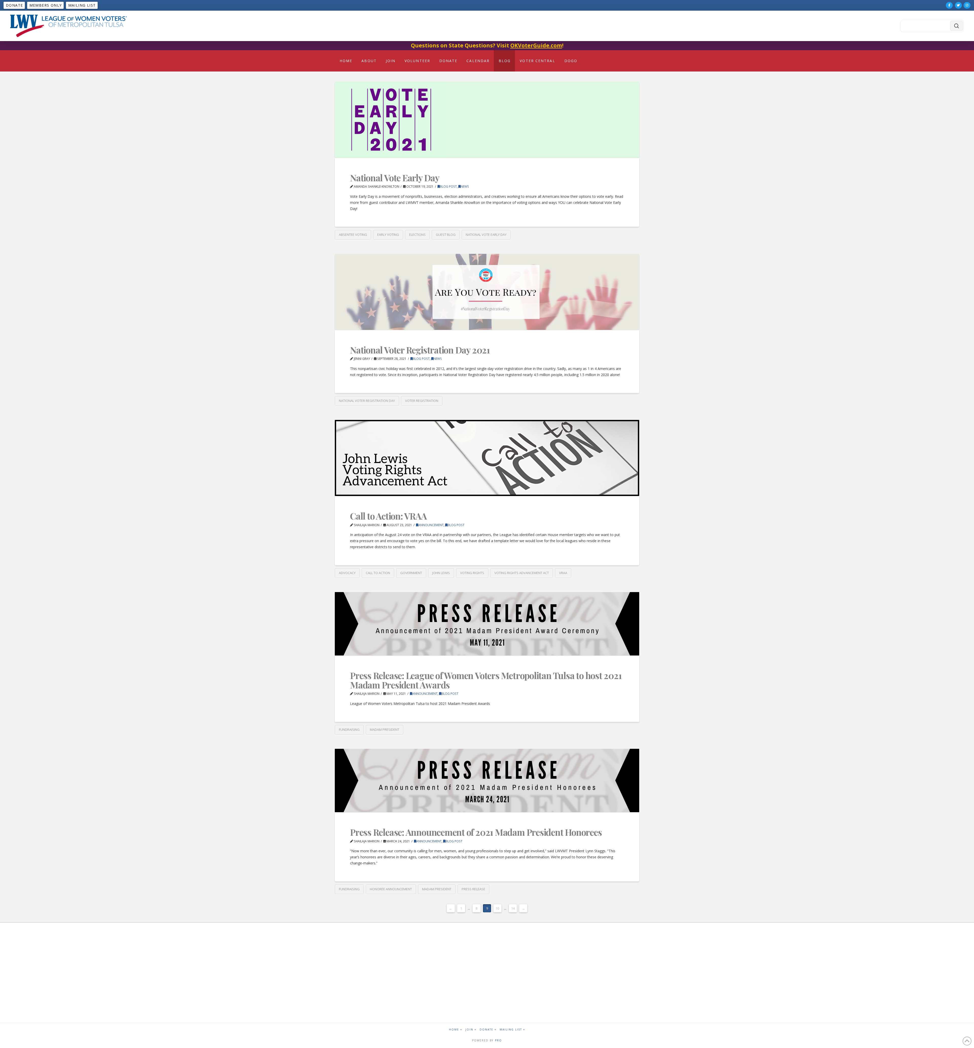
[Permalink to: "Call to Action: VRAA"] (487, 458)
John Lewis (441, 573)
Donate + (488, 1029)
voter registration (421, 400)
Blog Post (448, 186)
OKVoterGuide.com (536, 45)
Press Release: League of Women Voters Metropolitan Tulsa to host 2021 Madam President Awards (485, 680)
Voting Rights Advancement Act (521, 573)
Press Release (473, 889)
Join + (470, 1029)
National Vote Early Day (394, 178)
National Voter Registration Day (367, 400)
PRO (498, 1040)
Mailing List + (512, 1029)
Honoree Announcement (391, 889)
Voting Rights (472, 573)
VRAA (563, 573)
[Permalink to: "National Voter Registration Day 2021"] (487, 292)
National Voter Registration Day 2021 (420, 350)
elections (417, 234)
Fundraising (349, 729)
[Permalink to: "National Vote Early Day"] (487, 120)
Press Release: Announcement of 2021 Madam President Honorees (476, 832)
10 (497, 908)
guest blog (446, 234)
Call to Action (378, 573)
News (465, 186)
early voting (388, 234)
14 (513, 908)
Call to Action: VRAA (388, 516)
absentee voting (353, 234)
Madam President (384, 729)
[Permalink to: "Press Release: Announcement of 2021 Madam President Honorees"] (487, 780)
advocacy (347, 573)
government (411, 573)
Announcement (431, 525)
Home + (455, 1029)
